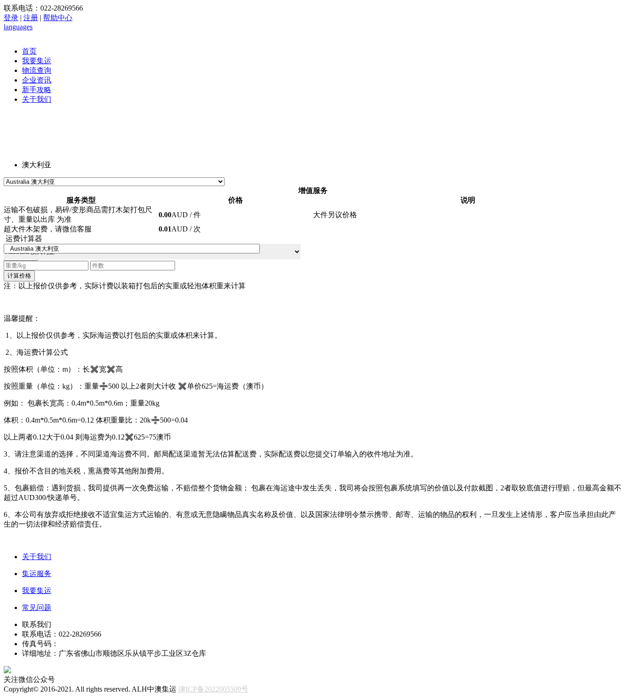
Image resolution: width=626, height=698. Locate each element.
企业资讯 (36, 80)
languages (18, 27)
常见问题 (36, 607)
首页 (29, 51)
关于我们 (36, 99)
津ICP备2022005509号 (213, 689)
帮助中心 (57, 18)
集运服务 (36, 573)
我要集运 (36, 61)
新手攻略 (36, 89)
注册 (30, 18)
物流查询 (36, 70)
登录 (11, 18)
